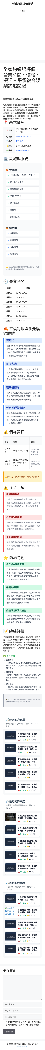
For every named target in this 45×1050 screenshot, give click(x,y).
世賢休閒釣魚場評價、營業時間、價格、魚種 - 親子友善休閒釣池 (27, 899)
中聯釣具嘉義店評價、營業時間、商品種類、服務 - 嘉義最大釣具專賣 (27, 843)
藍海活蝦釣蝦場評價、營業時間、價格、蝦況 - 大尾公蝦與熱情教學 (27, 749)
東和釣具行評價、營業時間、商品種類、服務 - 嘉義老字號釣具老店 (27, 868)
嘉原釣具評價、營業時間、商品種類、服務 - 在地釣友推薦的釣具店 (27, 855)
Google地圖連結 (22, 150)
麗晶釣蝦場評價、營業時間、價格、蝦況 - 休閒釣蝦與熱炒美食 (27, 761)
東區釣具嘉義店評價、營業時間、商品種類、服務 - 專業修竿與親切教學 (27, 818)
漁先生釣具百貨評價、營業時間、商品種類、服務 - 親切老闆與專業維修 (27, 830)
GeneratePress (22, 1047)
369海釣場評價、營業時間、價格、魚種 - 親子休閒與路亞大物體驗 (27, 937)
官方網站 (19, 141)
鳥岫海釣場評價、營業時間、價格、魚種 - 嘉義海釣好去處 (27, 912)
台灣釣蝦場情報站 (22, 3)
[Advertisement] (22, 37)
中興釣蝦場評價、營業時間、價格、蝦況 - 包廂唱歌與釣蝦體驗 (27, 736)
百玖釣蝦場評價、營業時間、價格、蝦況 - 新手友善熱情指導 (27, 774)
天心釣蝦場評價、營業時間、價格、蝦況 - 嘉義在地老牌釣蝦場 (27, 786)
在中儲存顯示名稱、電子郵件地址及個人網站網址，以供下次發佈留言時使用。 (23, 1023)
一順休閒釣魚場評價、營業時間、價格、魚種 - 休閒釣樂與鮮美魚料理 (27, 924)
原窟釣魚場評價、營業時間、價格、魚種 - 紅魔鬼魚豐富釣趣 (27, 950)
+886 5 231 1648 (23, 137)
